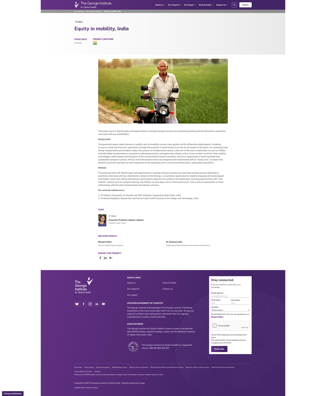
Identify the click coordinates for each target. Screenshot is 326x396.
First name (215, 300)
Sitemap (97, 371)
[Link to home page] (83, 285)
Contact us (168, 289)
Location (215, 307)
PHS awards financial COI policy (223, 367)
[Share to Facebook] (100, 258)
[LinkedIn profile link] (96, 303)
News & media (205, 5)
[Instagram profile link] (90, 303)
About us (159, 5)
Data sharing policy (103, 367)
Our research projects (94, 11)
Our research (173, 5)
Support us (221, 5)
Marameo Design (138, 383)
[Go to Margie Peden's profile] (129, 244)
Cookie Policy (79, 388)
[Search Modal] (234, 4)
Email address (217, 293)
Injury (80, 22)
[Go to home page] (93, 5)
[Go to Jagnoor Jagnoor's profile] (129, 220)
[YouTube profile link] (103, 303)
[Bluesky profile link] (76, 303)
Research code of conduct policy (197, 367)
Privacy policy (89, 367)
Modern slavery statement (138, 367)
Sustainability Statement (83, 371)
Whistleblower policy (119, 367)
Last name (235, 300)
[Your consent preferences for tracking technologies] (13, 393)
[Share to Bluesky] (110, 258)
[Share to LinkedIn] (105, 258)
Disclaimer (78, 367)
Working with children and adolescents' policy (167, 367)
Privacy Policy (92, 388)
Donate (245, 5)
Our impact (189, 5)
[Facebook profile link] (83, 303)
